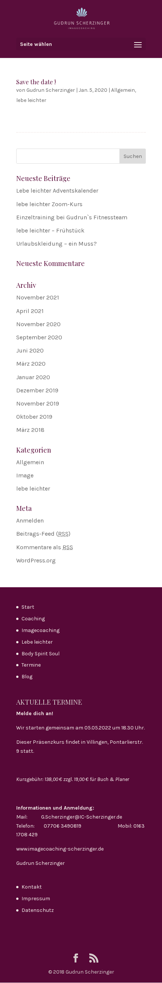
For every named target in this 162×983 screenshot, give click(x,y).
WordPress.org (36, 560)
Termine (31, 665)
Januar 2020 (33, 377)
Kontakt (31, 887)
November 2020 (38, 324)
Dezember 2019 (37, 390)
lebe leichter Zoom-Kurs (49, 204)
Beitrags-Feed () (43, 533)
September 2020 (39, 337)
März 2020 (31, 363)
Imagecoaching (40, 630)
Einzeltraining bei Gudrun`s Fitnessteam (71, 217)
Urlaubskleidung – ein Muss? (56, 243)
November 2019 (37, 403)
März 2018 (30, 429)
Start (27, 607)
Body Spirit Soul (40, 653)
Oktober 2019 (34, 416)
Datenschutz (37, 910)
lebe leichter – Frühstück (50, 230)
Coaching (33, 618)
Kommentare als (44, 547)
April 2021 (30, 310)
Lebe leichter (37, 642)
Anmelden (30, 520)
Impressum (35, 898)
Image (25, 475)
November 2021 (37, 297)
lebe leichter (31, 100)
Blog (26, 676)
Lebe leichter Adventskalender (57, 190)
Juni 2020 (30, 350)
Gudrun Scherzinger (50, 90)
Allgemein (123, 90)
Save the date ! (36, 82)
